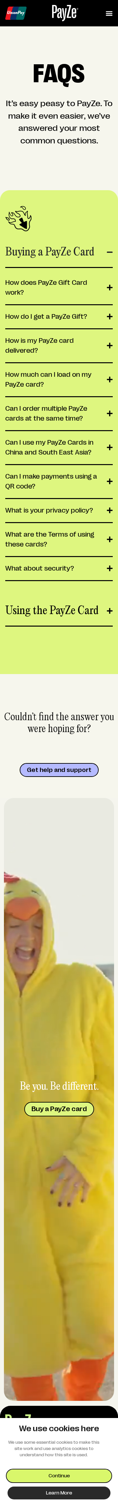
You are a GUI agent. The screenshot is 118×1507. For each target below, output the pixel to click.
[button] (108, 13)
